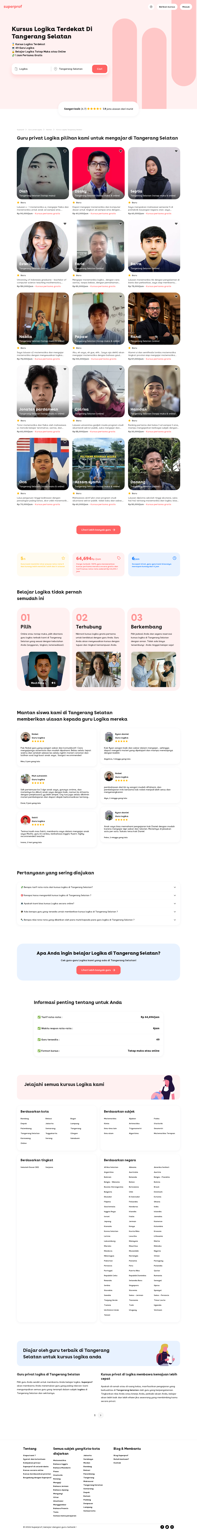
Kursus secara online (33, 1470)
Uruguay (133, 1310)
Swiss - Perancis (161, 1295)
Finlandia (133, 1202)
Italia (131, 1216)
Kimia (106, 1123)
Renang (56, 1479)
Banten (49, 129)
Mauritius (133, 1246)
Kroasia (157, 1231)
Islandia (158, 1211)
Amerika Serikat (161, 1167)
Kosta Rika (134, 1231)
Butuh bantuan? (121, 1459)
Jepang (107, 1221)
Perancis (108, 1266)
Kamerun (158, 1221)
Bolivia (157, 1182)
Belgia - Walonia (112, 1182)
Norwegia (133, 1256)
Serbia (107, 1285)
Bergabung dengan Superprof (37, 1478)
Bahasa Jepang (60, 1490)
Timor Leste (159, 1300)
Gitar (56, 1497)
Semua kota (89, 1511)
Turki (131, 1305)
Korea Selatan (111, 1231)
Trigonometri (135, 1128)
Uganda (157, 1305)
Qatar (157, 1271)
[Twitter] (167, 1527)
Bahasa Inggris (60, 1464)
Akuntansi (58, 1501)
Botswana (134, 1187)
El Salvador (134, 1197)
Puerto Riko (134, 1271)
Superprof (20, 129)
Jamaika (158, 1216)
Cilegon (74, 1133)
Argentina (109, 1172)
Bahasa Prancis (60, 1508)
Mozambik (134, 1251)
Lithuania (158, 1236)
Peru (131, 1266)
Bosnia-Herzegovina (113, 1187)
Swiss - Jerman (136, 1295)
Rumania (158, 1275)
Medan (86, 1463)
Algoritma (134, 1133)
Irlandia (132, 1211)
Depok (24, 1123)
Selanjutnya (101, 1415)
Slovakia (108, 1290)
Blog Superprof (121, 1455)
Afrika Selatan (111, 1167)
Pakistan (108, 1261)
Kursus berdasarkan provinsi (37, 1474)
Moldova (108, 1251)
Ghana (157, 1202)
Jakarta (50, 1123)
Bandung (25, 1119)
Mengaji (57, 1482)
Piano (56, 1471)
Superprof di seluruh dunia (35, 1466)
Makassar (88, 1481)
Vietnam (158, 1310)
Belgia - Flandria (162, 1177)
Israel (107, 1216)
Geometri (158, 1128)
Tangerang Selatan (30, 1133)
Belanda (133, 1177)
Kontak (117, 1463)
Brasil (156, 1187)
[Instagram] (172, 1527)
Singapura (134, 1285)
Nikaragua (109, 1256)
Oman (157, 1256)
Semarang (50, 1128)
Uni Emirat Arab (111, 1310)
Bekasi (49, 1119)
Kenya (132, 1226)
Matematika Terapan (164, 1133)
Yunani (107, 1315)
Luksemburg (109, 1241)
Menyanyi (58, 1494)
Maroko (107, 1246)
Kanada (108, 1226)
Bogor (73, 1119)
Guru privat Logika (35, 129)
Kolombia (158, 1226)
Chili (131, 1192)
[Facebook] (162, 1527)
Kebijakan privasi (31, 1463)
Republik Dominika (137, 1275)
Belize (132, 1182)
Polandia (158, 1266)
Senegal (158, 1280)
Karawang (26, 1138)
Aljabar (132, 1119)
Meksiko (158, 1246)
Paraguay (158, 1261)
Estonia (157, 1197)
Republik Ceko (110, 1275)
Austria (157, 1172)
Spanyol (158, 1290)
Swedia (107, 1295)
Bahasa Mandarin (61, 1468)
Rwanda (108, 1280)
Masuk (186, 7)
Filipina (107, 1202)
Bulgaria (108, 1192)
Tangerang (75, 1128)
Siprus (157, 1285)
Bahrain (107, 1177)
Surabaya (88, 1459)
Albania (132, 1167)
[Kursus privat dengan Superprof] (13, 7)
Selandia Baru (135, 1280)
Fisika (156, 1119)
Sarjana (49, 1167)
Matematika (110, 1119)
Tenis (55, 1512)
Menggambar (59, 1505)
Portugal (108, 1271)
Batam (86, 1496)
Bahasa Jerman (60, 1486)
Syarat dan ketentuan (34, 1459)
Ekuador (108, 1197)
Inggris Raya (110, 1211)
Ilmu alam (108, 1133)
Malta (157, 1241)
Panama (133, 1261)
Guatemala (109, 1207)
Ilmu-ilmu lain (110, 1128)
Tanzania (133, 1300)
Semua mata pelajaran (64, 1516)
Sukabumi (75, 1138)
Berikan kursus (167, 7)
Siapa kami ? (29, 1455)
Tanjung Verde (111, 1300)
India (156, 1207)
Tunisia (107, 1305)
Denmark (158, 1192)
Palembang (26, 1128)
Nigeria (157, 1251)
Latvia (107, 1236)
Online (24, 1143)
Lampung (74, 1123)
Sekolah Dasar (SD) (30, 1167)
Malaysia (133, 1241)
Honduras (133, 1207)
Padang (87, 1500)
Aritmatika (134, 1123)
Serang (49, 1138)
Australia (133, 1172)
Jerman (132, 1221)
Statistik (158, 1123)
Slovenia (133, 1290)
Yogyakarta (51, 1133)
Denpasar (88, 1503)
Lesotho (133, 1236)
